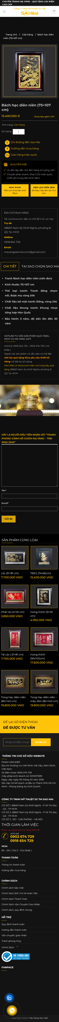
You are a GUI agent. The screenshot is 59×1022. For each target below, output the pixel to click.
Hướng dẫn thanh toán (14, 929)
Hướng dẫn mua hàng (25, 148)
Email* (5, 503)
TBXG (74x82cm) (40, 573)
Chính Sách (8, 947)
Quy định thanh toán (13, 924)
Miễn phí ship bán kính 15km (15, 190)
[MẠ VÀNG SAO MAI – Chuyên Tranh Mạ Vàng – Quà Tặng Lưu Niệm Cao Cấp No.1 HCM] (29, 11)
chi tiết (10, 266)
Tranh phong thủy (11, 941)
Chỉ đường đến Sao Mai (25, 142)
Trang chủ (11, 34)
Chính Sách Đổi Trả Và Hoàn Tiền (20, 893)
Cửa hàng (27, 34)
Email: (7, 247)
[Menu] (4, 11)
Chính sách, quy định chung (17, 909)
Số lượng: (7, 131)
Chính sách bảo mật (13, 887)
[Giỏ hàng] (53, 11)
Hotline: (8, 237)
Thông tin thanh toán (13, 864)
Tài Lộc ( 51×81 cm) (12, 654)
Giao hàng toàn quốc (24, 154)
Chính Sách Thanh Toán (14, 899)
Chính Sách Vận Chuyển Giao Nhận (21, 904)
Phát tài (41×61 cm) (12, 612)
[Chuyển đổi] (17, 946)
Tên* (4, 490)
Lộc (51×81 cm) (10, 573)
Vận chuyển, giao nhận (14, 935)
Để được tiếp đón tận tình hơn (44, 190)
